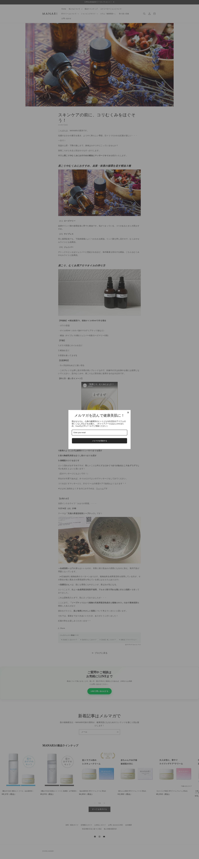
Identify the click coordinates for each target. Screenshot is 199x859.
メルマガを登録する (99, 441)
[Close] (128, 412)
